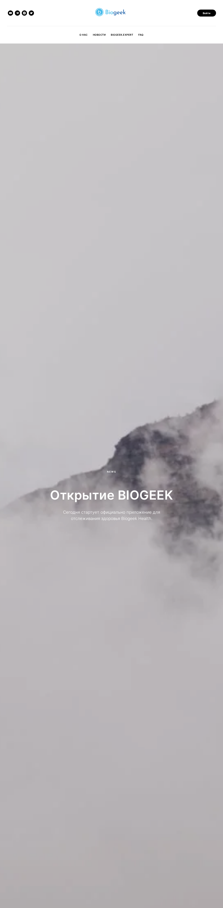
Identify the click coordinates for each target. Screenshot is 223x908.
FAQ (141, 34)
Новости (99, 34)
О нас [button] (83, 34)
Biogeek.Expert (122, 34)
